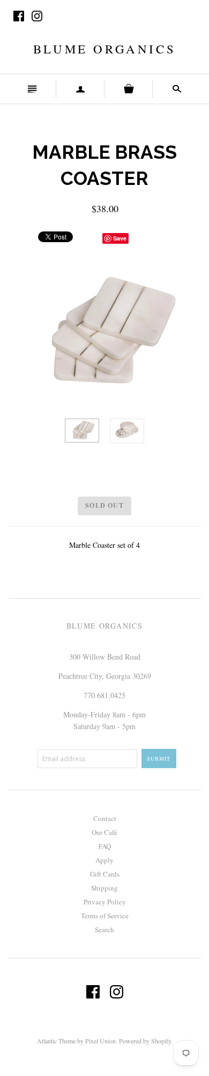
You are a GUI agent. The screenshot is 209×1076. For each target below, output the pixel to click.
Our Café (104, 832)
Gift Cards (105, 874)
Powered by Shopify (145, 1040)
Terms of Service (105, 915)
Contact (104, 818)
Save (119, 238)
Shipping (104, 888)
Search (104, 929)
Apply (104, 860)
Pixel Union (100, 1040)
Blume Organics (104, 49)
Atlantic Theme (56, 1040)
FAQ (105, 846)
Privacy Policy (105, 902)
